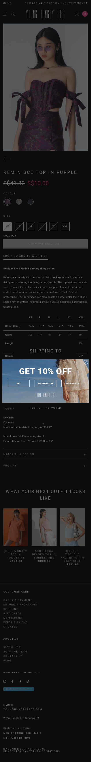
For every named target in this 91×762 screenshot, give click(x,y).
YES (19, 383)
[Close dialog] (86, 362)
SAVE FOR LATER (45, 383)
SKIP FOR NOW (72, 383)
